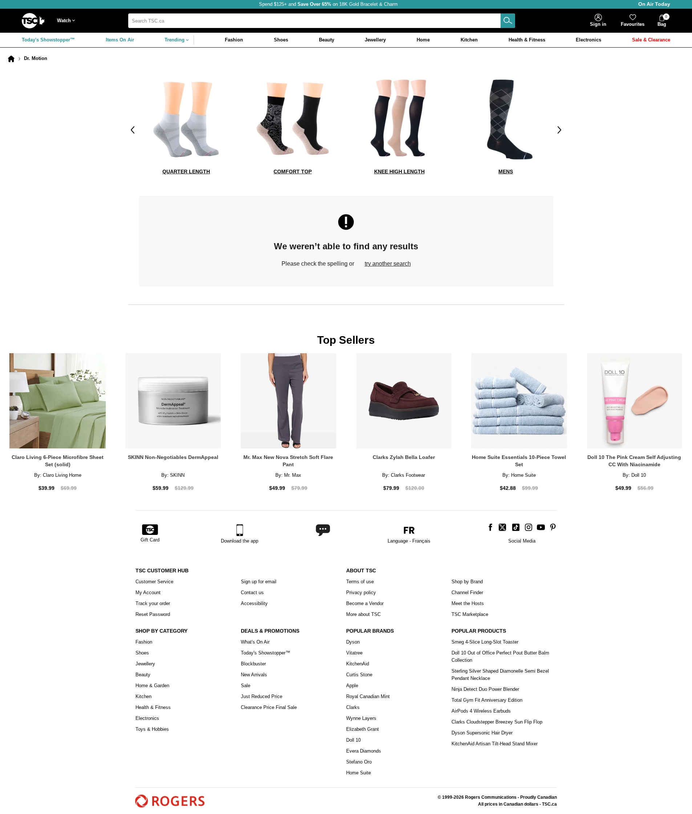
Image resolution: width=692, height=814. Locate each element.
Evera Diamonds (363, 751)
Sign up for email (258, 581)
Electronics (147, 718)
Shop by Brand (467, 581)
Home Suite (358, 772)
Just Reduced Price (261, 696)
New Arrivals (254, 674)
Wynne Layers (361, 718)
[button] (67, 20)
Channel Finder (467, 592)
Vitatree (354, 653)
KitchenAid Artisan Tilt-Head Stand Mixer (495, 743)
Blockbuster (253, 663)
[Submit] (508, 20)
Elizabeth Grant (362, 729)
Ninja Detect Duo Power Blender (485, 689)
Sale (245, 685)
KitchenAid (357, 663)
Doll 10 (353, 740)
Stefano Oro (359, 762)
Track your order (152, 603)
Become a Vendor (365, 603)
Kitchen (143, 696)
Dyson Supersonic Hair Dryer (482, 733)
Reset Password (152, 614)
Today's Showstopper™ (48, 40)
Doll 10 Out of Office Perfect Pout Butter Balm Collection (500, 656)
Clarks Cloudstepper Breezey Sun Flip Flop (497, 722)
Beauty (142, 674)
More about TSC (363, 614)
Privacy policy (361, 592)
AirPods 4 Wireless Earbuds (481, 711)
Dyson (353, 642)
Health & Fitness (153, 707)
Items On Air (120, 40)
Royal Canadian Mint (368, 696)
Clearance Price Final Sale (269, 707)
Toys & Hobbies (152, 729)
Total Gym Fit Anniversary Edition (487, 700)
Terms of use (360, 581)
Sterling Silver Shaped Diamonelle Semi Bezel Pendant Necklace (500, 674)
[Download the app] (239, 530)
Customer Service (154, 581)
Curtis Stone (359, 674)
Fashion (143, 642)
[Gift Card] (150, 530)
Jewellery (145, 663)
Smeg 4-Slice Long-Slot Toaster (485, 642)
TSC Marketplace (470, 614)
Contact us (252, 592)
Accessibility (254, 603)
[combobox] (321, 20)
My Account (148, 592)
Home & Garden (152, 685)
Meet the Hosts (468, 603)
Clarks (353, 707)
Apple (352, 685)
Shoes (142, 653)
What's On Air (255, 642)
